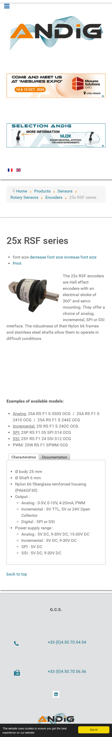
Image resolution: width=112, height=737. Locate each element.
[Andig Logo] (56, 719)
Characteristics (23, 457)
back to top (17, 574)
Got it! (93, 730)
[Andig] (56, 31)
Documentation (54, 457)
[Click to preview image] (35, 294)
